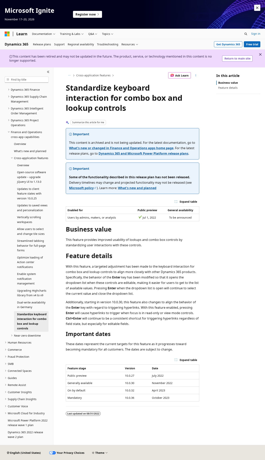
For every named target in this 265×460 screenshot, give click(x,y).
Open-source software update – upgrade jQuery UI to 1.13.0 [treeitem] (31, 176)
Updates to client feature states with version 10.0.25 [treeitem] (29, 193)
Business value (228, 82)
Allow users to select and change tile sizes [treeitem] (31, 231)
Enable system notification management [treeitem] (26, 278)
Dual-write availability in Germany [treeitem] (31, 305)
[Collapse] (48, 72)
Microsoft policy (81, 188)
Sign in (255, 33)
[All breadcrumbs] (69, 75)
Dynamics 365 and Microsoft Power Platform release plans (143, 153)
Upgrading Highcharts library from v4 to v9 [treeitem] (31, 293)
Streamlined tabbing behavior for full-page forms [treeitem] (31, 245)
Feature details (228, 88)
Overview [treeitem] (20, 144)
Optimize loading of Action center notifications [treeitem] (30, 262)
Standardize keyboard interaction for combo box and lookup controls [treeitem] (32, 321)
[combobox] (26, 80)
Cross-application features (93, 75)
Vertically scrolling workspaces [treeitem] (29, 219)
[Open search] (246, 33)
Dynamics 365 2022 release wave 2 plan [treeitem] (25, 434)
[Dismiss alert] (257, 8)
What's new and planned (137, 188)
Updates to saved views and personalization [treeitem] (32, 207)
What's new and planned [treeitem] (30, 151)
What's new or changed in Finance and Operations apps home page (121, 148)
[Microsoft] (7, 33)
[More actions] (195, 75)
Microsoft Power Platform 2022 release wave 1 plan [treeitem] (28, 423)
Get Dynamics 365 (228, 44)
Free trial (252, 44)
